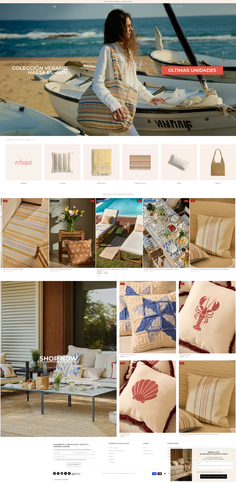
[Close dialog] (233, 451)
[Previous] (4, 233)
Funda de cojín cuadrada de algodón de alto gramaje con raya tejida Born (208, 269)
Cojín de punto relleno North (127, 354)
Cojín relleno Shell (125, 434)
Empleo (111, 456)
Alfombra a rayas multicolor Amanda (12, 269)
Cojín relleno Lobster (185, 354)
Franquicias (112, 462)
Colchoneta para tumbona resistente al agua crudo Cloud (111, 269)
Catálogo (111, 459)
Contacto (111, 453)
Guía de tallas (147, 450)
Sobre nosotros (113, 447)
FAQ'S (145, 447)
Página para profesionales (116, 450)
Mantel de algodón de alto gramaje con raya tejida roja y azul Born (160, 269)
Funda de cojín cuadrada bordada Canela (59, 269)
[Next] (231, 233)
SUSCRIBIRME (73, 464)
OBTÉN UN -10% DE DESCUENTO (213, 476)
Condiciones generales (174, 447)
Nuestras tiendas (148, 453)
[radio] (97, 276)
